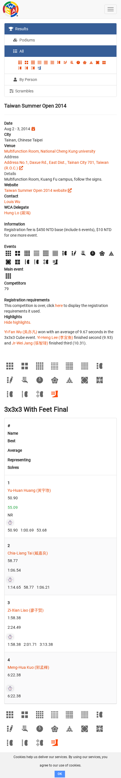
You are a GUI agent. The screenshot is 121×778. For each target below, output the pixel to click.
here (59, 305)
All (21, 51)
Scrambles (23, 91)
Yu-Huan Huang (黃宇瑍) (29, 490)
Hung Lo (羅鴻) (17, 213)
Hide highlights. (17, 322)
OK (60, 774)
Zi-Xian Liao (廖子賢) (26, 610)
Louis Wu (12, 201)
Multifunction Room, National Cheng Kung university (49, 151)
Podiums (27, 40)
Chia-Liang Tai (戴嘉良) (28, 553)
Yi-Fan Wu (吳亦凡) (20, 332)
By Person (28, 79)
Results (21, 29)
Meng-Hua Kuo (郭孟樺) (28, 667)
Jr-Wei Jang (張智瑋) (30, 343)
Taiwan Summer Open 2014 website (35, 190)
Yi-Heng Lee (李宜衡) (55, 337)
